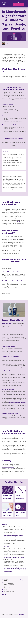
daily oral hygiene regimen (8, 467)
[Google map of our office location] (14, 605)
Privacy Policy (21, 614)
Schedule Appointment (18, 4)
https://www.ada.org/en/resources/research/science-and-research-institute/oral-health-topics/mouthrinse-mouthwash (15, 535)
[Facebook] (2, 594)
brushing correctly (11, 221)
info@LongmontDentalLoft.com (9, 591)
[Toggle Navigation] (26, 4)
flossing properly (21, 221)
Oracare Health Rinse (6, 323)
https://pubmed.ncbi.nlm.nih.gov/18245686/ (14, 557)
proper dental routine (14, 224)
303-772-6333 (21, 2)
